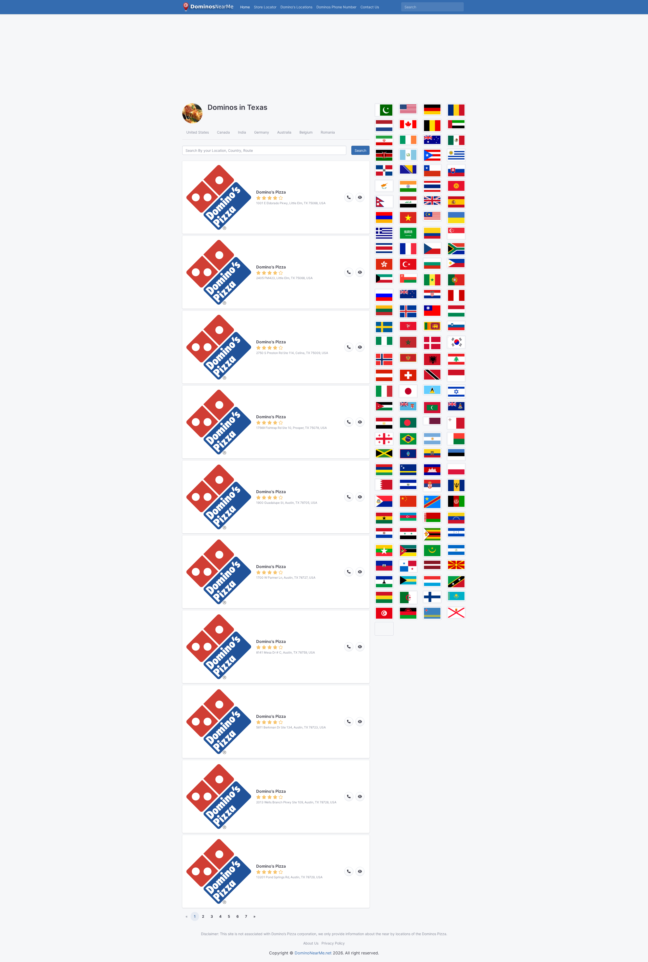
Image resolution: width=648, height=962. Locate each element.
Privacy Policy (333, 943)
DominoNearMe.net (313, 952)
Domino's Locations (297, 7)
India (242, 132)
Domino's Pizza (271, 192)
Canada (223, 132)
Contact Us (369, 7)
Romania (328, 132)
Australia (284, 132)
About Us (310, 943)
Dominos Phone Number (336, 7)
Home (245, 7)
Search (360, 150)
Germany (261, 132)
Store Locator (265, 7)
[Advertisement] (324, 55)
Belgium (306, 132)
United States (197, 132)
